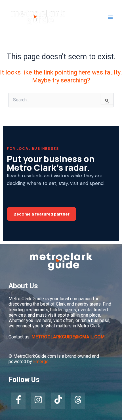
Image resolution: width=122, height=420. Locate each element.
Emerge (41, 361)
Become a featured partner (42, 214)
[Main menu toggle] (110, 18)
